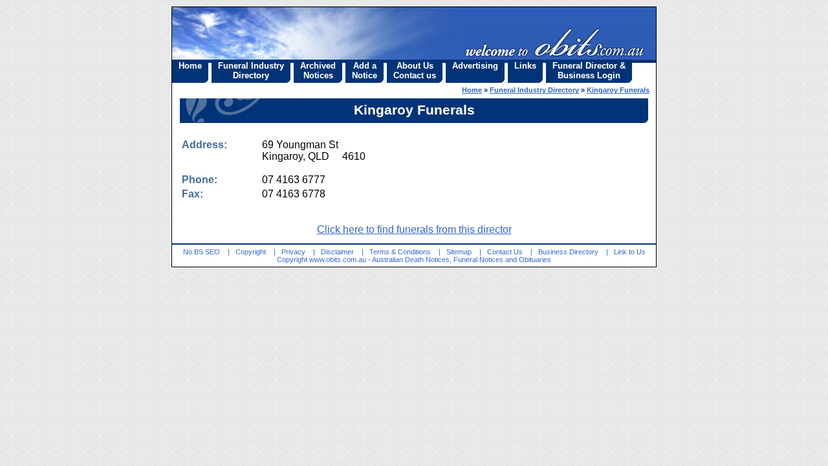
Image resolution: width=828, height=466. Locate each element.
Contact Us (505, 252)
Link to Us (630, 252)
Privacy (293, 252)
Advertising (475, 66)
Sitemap (459, 252)
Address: (204, 144)
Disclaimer (337, 252)
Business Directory (568, 252)
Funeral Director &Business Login (589, 70)
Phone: (199, 179)
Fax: (192, 193)
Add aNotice (364, 70)
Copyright (250, 252)
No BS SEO (201, 252)
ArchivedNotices (318, 70)
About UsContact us (414, 70)
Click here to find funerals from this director (414, 229)
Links (525, 66)
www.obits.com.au (337, 259)
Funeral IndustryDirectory (251, 70)
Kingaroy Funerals (618, 90)
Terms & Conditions (400, 252)
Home (190, 66)
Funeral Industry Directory (534, 90)
